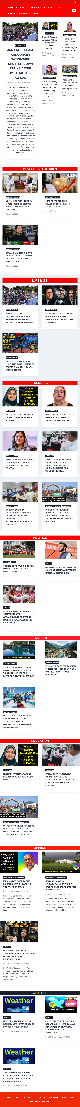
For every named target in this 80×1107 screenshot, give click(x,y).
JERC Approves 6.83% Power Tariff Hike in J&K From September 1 (58, 204)
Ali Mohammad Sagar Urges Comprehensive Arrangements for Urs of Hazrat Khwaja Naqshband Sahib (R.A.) (18, 617)
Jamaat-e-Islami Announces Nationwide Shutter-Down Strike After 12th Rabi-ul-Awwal (20, 63)
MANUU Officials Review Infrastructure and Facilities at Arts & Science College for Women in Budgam (58, 465)
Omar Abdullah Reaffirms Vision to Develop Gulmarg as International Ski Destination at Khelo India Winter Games (17, 721)
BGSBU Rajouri (69, 35)
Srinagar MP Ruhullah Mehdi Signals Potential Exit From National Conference (60, 570)
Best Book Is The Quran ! (40, 1102)
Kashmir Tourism (10, 663)
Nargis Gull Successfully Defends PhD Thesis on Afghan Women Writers (69, 45)
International (20, 45)
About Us (27, 1097)
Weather (7, 1017)
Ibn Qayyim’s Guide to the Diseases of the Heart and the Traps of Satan (17, 884)
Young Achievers (69, 76)
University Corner (17, 14)
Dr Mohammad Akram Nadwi (14, 877)
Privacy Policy (68, 1097)
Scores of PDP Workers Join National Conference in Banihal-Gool (18, 569)
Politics (7, 562)
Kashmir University (53, 506)
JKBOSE (36, 14)
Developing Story (13, 197)
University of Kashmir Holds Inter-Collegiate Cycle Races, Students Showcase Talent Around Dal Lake (59, 516)
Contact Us (40, 1097)
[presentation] (20, 31)
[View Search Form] (75, 2)
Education (36, 7)
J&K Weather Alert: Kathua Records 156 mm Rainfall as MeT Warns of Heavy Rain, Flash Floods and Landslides (60, 1027)
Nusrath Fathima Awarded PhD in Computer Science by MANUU (49, 43)
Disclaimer (53, 1097)
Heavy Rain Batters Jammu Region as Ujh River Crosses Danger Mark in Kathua (18, 1024)
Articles (52, 7)
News (22, 7)
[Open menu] (74, 10)
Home (10, 7)
